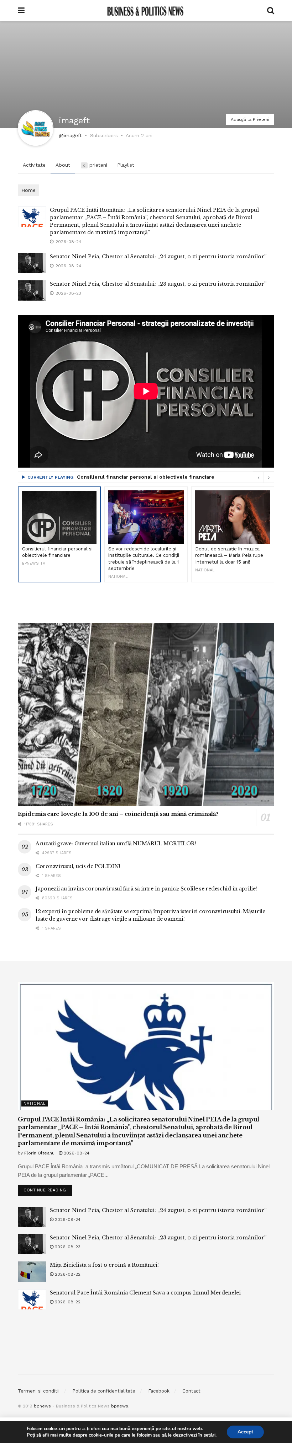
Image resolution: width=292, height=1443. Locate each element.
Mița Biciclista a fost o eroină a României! (104, 1265)
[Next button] (269, 477)
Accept (245, 1431)
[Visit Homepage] (146, 11)
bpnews (42, 1406)
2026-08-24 (75, 1153)
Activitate (34, 165)
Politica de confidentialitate (103, 1391)
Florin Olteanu (39, 1153)
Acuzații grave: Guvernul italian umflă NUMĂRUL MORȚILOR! (116, 843)
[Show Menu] (21, 10)
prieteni (95, 165)
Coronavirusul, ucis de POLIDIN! (78, 866)
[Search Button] (270, 10)
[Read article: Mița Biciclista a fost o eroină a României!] (32, 1271)
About (63, 165)
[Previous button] (258, 477)
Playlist (125, 165)
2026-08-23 (66, 1246)
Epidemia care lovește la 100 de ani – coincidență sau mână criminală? (118, 814)
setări (209, 1435)
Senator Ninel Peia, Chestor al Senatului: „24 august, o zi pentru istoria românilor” (158, 256)
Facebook (159, 1391)
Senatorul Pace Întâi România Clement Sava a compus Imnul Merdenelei (145, 1292)
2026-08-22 (66, 1274)
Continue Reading (48, 1188)
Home (28, 190)
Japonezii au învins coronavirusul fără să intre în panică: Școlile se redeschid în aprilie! (146, 888)
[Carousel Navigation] (263, 477)
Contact (191, 1391)
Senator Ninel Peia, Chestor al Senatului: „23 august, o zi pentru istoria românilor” (158, 284)
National (35, 1103)
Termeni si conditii (38, 1391)
